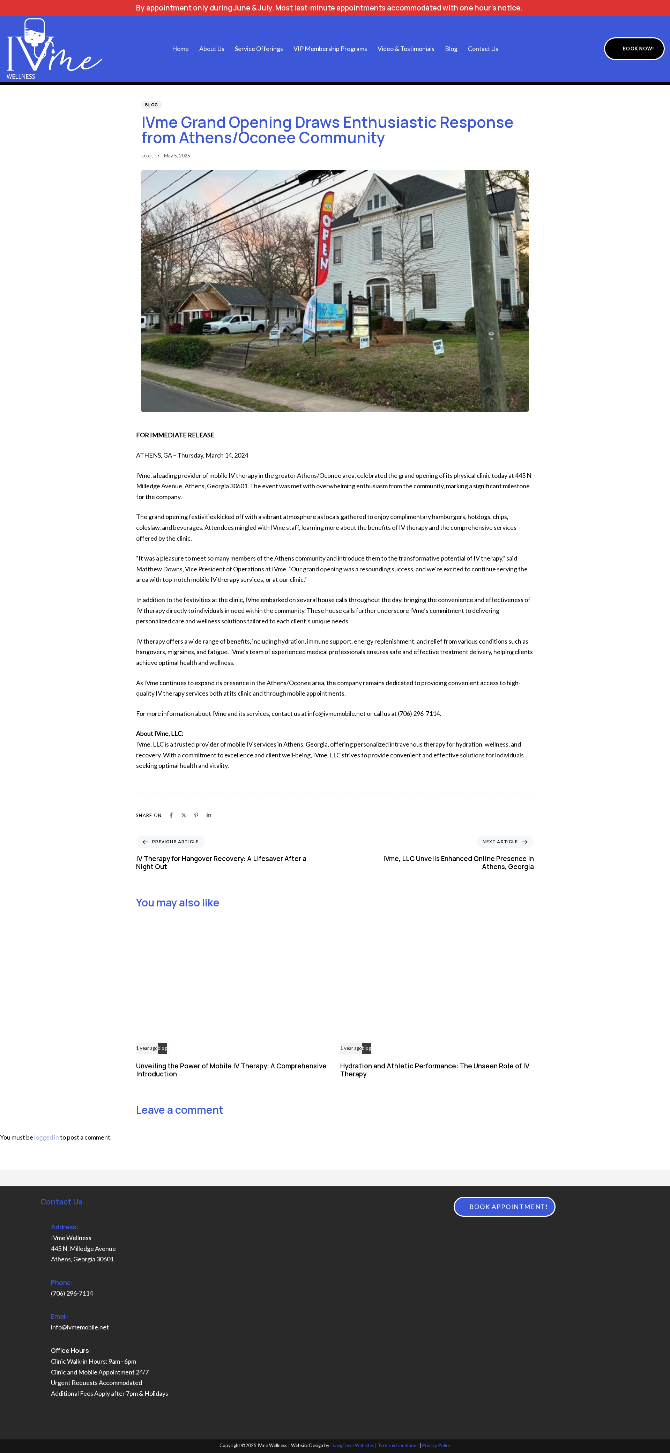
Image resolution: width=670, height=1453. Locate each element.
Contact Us (483, 48)
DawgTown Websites (352, 1445)
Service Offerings (259, 48)
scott (147, 155)
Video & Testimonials (406, 48)
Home (180, 48)
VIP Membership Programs (330, 48)
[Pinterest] (196, 815)
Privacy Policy (436, 1445)
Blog (451, 48)
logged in (46, 1137)
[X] (183, 815)
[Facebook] (171, 815)
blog (151, 104)
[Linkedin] (208, 815)
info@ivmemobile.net (80, 1327)
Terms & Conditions (398, 1445)
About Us (211, 48)
